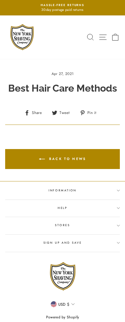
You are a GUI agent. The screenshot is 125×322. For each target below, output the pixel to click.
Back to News (66, 158)
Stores (62, 225)
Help (62, 208)
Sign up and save (62, 243)
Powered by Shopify (62, 317)
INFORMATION (63, 190)
